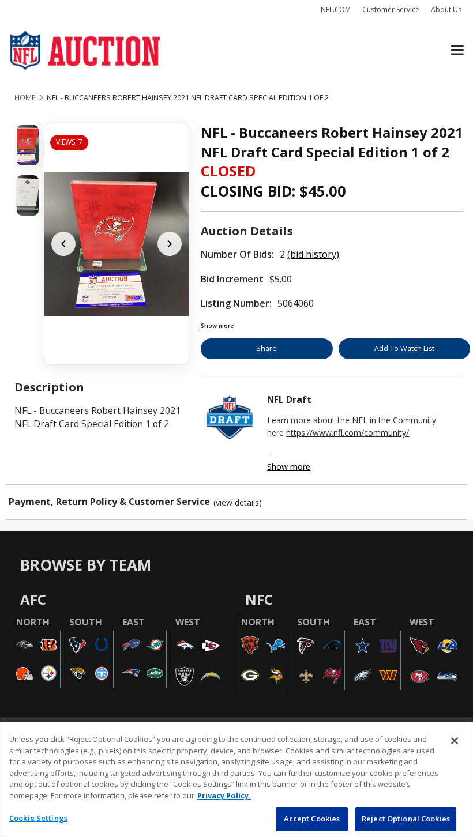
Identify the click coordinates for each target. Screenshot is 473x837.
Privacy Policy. (224, 795)
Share (266, 348)
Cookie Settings (38, 818)
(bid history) (313, 254)
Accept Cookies (312, 818)
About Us (446, 9)
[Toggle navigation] (457, 50)
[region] (236, 779)
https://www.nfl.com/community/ (347, 432)
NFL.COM (336, 9)
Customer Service (390, 9)
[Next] (169, 244)
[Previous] (63, 244)
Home (25, 98)
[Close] (454, 740)
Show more (217, 326)
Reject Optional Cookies (406, 818)
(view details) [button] (237, 502)
